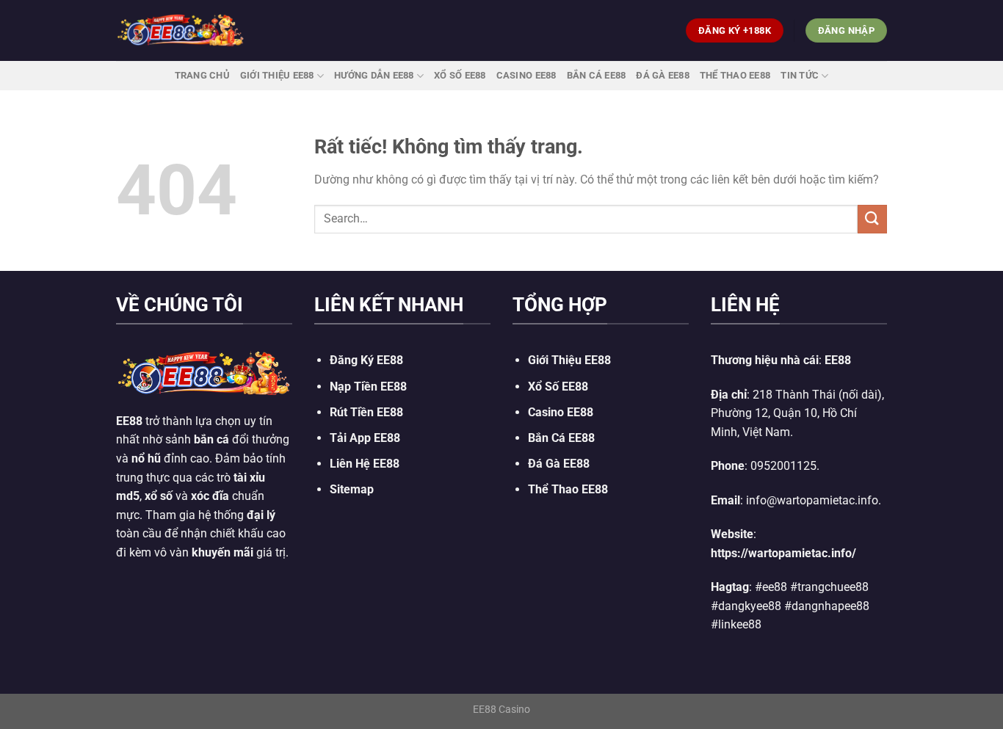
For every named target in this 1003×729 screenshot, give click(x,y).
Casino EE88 (526, 75)
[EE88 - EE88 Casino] (180, 30)
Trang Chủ (202, 75)
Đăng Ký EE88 (366, 360)
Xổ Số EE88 (558, 386)
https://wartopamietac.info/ (783, 553)
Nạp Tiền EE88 (368, 386)
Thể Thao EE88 (735, 75)
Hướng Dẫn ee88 (374, 75)
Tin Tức (800, 75)
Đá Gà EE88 (662, 75)
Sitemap (352, 489)
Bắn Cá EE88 (596, 75)
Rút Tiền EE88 (366, 412)
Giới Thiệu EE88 (277, 75)
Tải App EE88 (365, 438)
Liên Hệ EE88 (364, 464)
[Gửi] (872, 219)
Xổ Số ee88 (460, 75)
